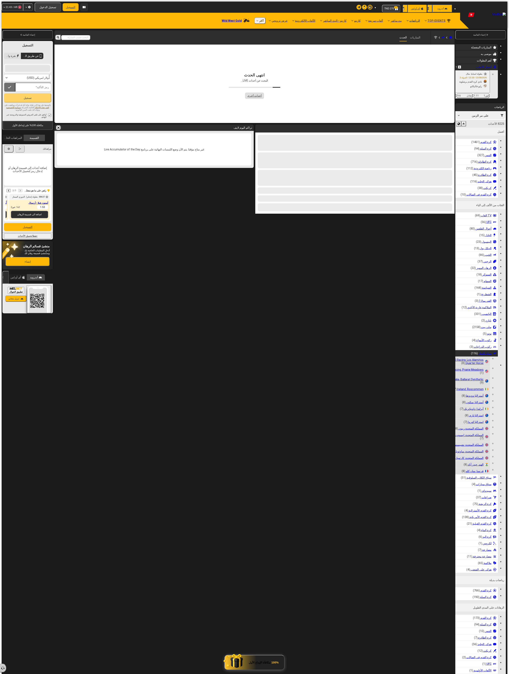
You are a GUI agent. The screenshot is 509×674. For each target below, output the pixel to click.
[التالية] (441, 127)
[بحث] (58, 37)
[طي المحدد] (463, 123)
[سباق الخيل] (443, 37)
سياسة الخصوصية (13, 145)
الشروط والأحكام (42, 145)
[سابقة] (459, 67)
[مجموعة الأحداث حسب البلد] (458, 123)
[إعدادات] (28, 7)
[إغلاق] (5, 315)
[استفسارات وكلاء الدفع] (84, 7)
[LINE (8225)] (450, 37)
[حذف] (259, 127)
